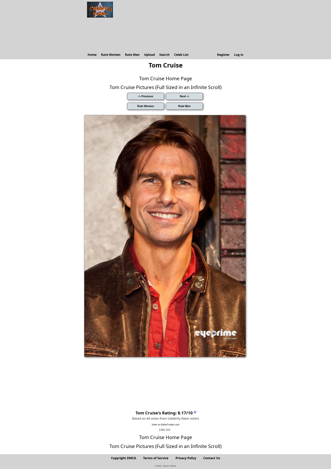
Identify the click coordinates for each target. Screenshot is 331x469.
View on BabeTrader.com (165, 424)
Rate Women (111, 55)
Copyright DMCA (123, 458)
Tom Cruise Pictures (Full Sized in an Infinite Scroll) (165, 87)
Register (223, 55)
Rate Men (132, 55)
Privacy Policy (185, 458)
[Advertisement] (180, 26)
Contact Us (211, 458)
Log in (238, 55)
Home (92, 55)
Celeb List (181, 55)
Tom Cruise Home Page (165, 78)
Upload (149, 55)
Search (164, 55)
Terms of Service (155, 458)
